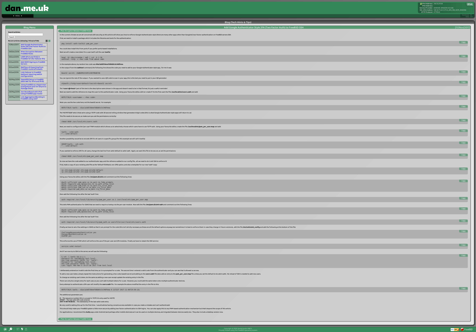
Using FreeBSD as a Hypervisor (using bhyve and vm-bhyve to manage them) (33, 86)
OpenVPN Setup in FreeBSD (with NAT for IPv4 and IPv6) (32, 80)
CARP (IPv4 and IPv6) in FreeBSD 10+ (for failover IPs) (33, 57)
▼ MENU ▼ (17, 16)
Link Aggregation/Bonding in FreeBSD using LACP (33, 98)
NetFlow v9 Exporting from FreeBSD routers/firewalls (32, 68)
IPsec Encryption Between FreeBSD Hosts (32, 52)
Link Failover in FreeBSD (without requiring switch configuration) (31, 74)
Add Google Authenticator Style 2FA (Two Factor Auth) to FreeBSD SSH (33, 46)
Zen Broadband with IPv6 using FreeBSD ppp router (31, 92)
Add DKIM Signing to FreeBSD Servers (33, 63)
